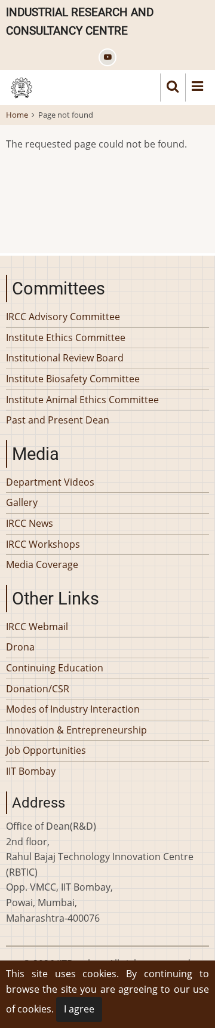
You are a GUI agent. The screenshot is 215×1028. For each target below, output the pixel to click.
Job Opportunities (46, 750)
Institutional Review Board (65, 357)
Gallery (22, 502)
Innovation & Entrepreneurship (76, 730)
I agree (79, 1008)
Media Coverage (42, 564)
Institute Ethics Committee (65, 337)
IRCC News (29, 523)
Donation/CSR (37, 688)
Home (17, 114)
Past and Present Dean (57, 419)
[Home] (21, 86)
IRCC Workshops (43, 544)
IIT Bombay (31, 771)
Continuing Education (54, 667)
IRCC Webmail (37, 626)
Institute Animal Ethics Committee (82, 399)
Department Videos (50, 482)
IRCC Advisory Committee (63, 316)
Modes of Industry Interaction (73, 709)
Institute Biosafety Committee (73, 378)
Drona (20, 646)
